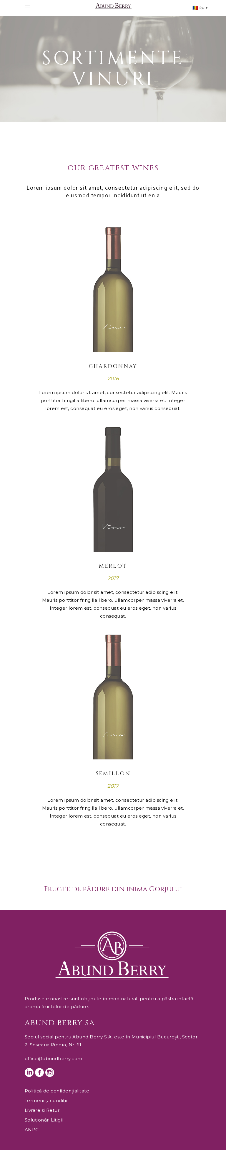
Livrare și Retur (42, 1110)
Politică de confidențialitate (57, 1091)
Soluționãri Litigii (44, 1120)
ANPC (32, 1129)
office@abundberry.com (53, 1058)
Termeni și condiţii (46, 1100)
